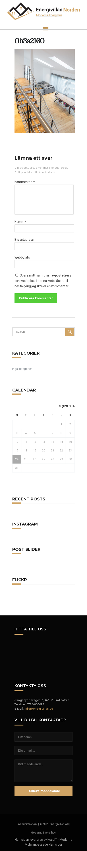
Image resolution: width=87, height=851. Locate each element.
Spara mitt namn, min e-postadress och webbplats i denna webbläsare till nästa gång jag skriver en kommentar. (42, 281)
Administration (27, 824)
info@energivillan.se (39, 708)
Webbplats (22, 257)
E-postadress (25, 239)
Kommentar (24, 182)
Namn (20, 221)
